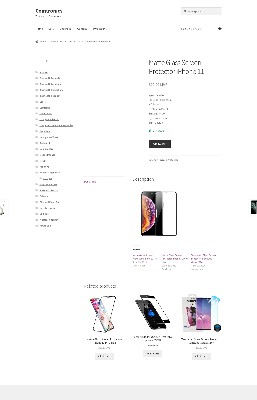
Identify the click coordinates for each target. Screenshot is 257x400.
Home (39, 28)
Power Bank (46, 225)
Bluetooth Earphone (50, 84)
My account (100, 28)
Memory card (46, 148)
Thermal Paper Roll (50, 202)
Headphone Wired (49, 137)
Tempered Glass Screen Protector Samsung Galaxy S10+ (203, 259)
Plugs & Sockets (48, 184)
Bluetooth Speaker (50, 95)
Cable (43, 101)
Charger (47, 178)
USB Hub (44, 213)
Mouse (43, 160)
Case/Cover (46, 113)
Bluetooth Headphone (51, 89)
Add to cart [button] (104, 356)
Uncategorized (48, 208)
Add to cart (160, 144)
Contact (82, 28)
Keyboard (45, 143)
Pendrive (44, 166)
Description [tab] (91, 181)
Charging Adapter (49, 119)
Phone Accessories (50, 172)
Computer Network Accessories (56, 125)
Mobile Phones (47, 154)
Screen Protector (57, 41)
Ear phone (45, 131)
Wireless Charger (49, 219)
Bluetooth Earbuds (50, 78)
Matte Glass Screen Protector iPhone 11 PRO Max (175, 259)
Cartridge (45, 107)
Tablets (44, 196)
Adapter (44, 72)
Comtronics (48, 10)
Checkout (65, 28)
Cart (51, 28)
